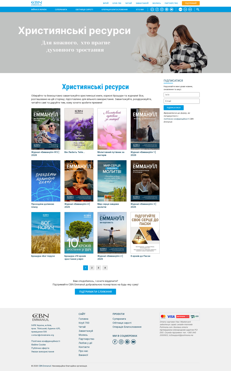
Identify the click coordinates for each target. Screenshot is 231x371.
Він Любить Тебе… (74, 152)
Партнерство (171, 3)
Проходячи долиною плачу (42, 205)
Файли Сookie (38, 344)
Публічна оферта (40, 348)
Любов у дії (85, 343)
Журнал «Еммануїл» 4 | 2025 (77, 205)
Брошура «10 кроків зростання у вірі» (75, 257)
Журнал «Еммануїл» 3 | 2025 (143, 205)
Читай (128, 3)
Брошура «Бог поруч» (43, 256)
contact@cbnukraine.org (42, 335)
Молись (157, 3)
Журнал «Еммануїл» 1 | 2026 (143, 153)
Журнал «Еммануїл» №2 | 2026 (45, 153)
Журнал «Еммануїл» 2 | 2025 (110, 257)
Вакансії (83, 355)
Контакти (84, 347)
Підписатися (173, 107)
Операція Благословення (114, 9)
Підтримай (191, 3)
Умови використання (42, 351)
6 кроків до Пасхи (140, 256)
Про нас (83, 351)
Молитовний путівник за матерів (110, 153)
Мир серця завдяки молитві (108, 205)
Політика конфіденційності (45, 341)
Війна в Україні (39, 9)
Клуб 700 (117, 3)
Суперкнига (61, 9)
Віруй (106, 3)
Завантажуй (142, 3)
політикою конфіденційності (176, 119)
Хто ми (140, 9)
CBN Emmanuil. (44, 366)
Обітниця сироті (84, 9)
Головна (83, 318)
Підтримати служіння (95, 291)
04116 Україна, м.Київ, (45, 328)
